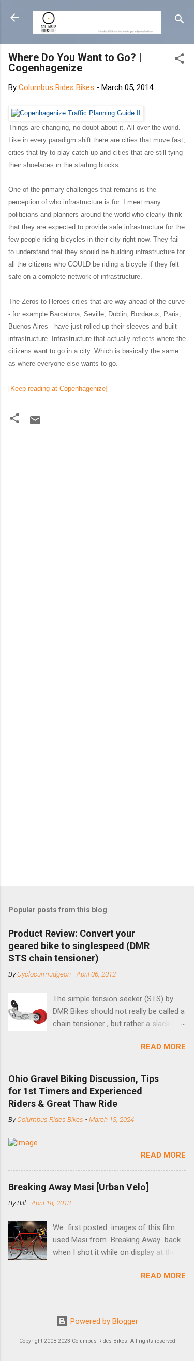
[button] (179, 60)
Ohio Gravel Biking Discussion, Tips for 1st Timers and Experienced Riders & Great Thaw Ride (83, 1091)
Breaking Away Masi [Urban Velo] (78, 1186)
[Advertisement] (97, 772)
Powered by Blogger (103, 1321)
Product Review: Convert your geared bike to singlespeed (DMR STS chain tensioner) (79, 946)
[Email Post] (35, 423)
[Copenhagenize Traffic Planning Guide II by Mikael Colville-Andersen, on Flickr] (76, 113)
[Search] (179, 21)
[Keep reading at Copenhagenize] (58, 388)
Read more (163, 1047)
